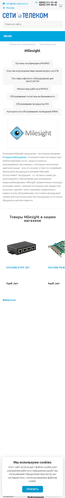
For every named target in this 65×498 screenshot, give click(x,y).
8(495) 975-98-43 (48, 5)
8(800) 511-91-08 (48, 2)
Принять (33, 489)
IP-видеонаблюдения (14, 157)
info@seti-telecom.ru (17, 4)
